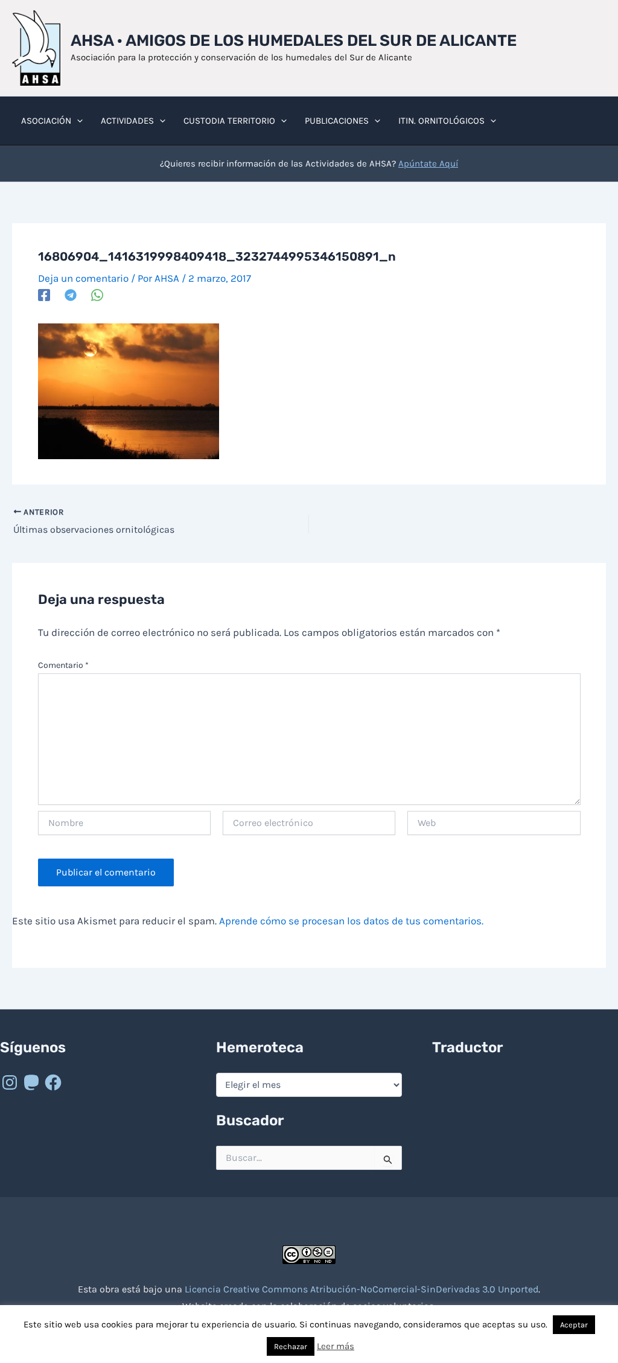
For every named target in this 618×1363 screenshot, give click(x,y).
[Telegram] (71, 295)
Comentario (63, 665)
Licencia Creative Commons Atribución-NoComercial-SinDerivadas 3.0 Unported (361, 1289)
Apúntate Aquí (428, 163)
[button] (77, 121)
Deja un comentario (83, 278)
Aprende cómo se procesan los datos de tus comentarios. (351, 921)
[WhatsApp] (97, 295)
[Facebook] (44, 295)
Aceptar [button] (574, 1324)
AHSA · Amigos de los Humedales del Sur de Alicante (294, 40)
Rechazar (290, 1346)
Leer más (335, 1346)
